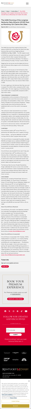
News (7, 11)
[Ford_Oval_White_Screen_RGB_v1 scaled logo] (24, 353)
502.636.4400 (5, 377)
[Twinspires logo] (15, 359)
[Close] (29, 381)
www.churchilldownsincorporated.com (13, 255)
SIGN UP (5, 266)
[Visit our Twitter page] (9, 311)
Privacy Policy (13, 397)
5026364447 (16, 294)
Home (2, 11)
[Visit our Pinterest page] (17, 311)
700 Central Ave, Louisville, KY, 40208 (11, 375)
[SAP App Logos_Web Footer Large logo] (7, 359)
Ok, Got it (15, 406)
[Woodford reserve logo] (7, 353)
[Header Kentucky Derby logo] (7, 3)
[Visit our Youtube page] (25, 311)
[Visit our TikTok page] (21, 311)
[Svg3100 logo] (24, 359)
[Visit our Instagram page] (13, 311)
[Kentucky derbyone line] (15, 369)
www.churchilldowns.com (17, 231)
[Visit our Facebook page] (5, 311)
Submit (15, 334)
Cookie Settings (16, 401)
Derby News (14, 11)
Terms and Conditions (7, 394)
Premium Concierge (15, 299)
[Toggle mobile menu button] (27, 3)
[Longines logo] (15, 353)
